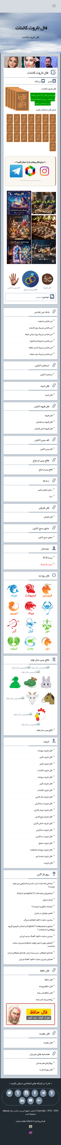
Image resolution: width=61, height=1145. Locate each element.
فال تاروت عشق (46, 843)
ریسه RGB (48, 557)
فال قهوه (49, 415)
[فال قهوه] (44, 228)
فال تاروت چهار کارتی (43, 810)
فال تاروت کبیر (46, 757)
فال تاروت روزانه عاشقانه (41, 849)
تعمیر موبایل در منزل (43, 913)
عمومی (39, 297)
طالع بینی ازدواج (46, 469)
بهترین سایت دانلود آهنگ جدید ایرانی (36, 936)
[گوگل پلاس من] (39, 1100)
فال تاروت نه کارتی (44, 829)
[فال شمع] (19, 228)
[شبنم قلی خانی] (13, 63)
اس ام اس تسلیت (45, 321)
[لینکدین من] (22, 1100)
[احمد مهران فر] (49, 63)
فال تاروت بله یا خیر (44, 856)
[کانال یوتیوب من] (30, 1100)
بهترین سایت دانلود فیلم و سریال (38, 919)
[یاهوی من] (51, 1093)
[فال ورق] (19, 252)
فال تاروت (48, 863)
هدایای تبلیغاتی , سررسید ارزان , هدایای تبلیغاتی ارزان (30, 952)
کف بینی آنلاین (46, 449)
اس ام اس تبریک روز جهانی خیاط (39, 334)
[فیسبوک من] (35, 1093)
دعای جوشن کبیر (45, 489)
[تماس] (18, 1093)
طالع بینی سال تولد (44, 730)
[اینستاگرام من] (26, 1093)
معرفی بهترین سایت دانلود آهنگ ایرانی (36, 959)
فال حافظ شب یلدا (45, 992)
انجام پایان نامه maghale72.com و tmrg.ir (35, 893)
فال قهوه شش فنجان (43, 428)
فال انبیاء (49, 395)
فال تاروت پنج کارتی (44, 816)
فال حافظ (49, 979)
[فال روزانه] (19, 203)
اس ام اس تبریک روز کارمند (41, 327)
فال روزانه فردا (46, 1069)
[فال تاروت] (44, 203)
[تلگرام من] (43, 1093)
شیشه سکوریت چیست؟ (42, 906)
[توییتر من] (9, 1093)
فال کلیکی (48, 517)
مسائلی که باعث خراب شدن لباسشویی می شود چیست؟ (33, 885)
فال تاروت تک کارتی (44, 796)
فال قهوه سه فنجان (44, 422)
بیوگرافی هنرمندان (44, 1063)
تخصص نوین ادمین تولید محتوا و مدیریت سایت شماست (34, 944)
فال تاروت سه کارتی (44, 803)
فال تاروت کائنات (31, 27)
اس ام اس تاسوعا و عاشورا (41, 341)
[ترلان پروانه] (31, 63)
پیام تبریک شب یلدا (44, 999)
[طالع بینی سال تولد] (31, 697)
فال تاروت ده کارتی (44, 836)
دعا (51, 496)
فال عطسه (48, 1042)
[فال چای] (44, 252)
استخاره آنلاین (46, 374)
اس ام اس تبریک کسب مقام (41, 347)
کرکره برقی (48, 899)
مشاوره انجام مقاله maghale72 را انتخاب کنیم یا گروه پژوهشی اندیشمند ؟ (31, 928)
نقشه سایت (21, 1121)
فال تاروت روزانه (45, 750)
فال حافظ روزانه (46, 986)
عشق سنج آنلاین (45, 537)
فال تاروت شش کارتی (43, 823)
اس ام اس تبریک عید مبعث (41, 354)
